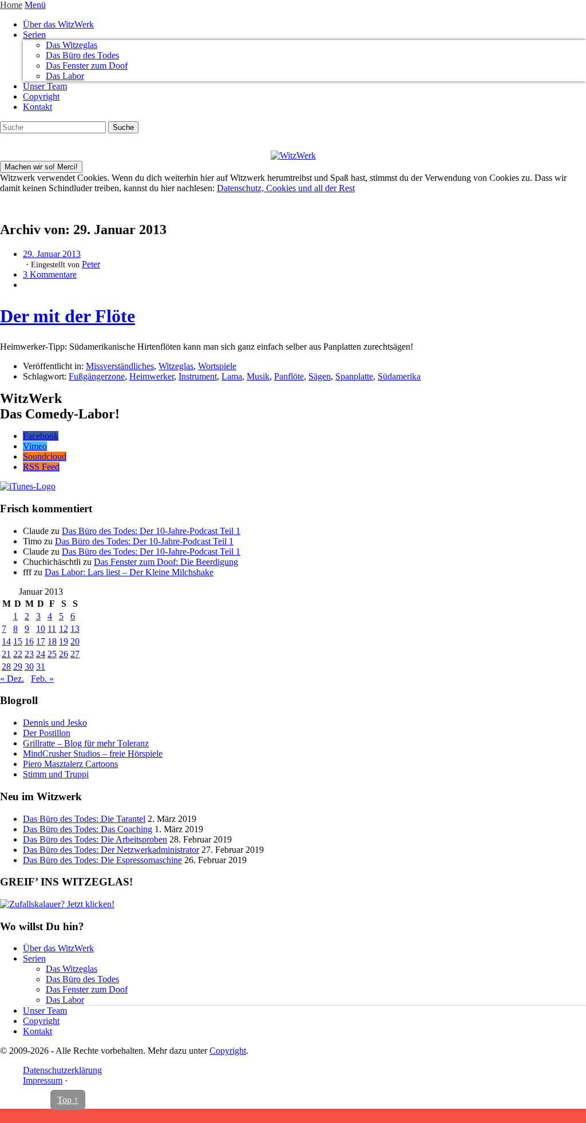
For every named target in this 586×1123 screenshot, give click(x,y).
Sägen (319, 376)
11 (51, 629)
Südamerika (399, 376)
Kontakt (37, 107)
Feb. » (42, 678)
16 (29, 641)
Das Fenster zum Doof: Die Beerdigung (166, 562)
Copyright (41, 96)
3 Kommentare (50, 274)
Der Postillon (46, 733)
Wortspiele (217, 366)
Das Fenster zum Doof (87, 65)
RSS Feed (41, 467)
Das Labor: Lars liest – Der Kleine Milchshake (129, 572)
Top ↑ (67, 1100)
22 (17, 654)
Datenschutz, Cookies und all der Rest (286, 188)
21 (6, 654)
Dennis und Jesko (55, 722)
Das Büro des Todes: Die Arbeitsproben (95, 839)
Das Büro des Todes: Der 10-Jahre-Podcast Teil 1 (151, 531)
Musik (258, 376)
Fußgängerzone (97, 376)
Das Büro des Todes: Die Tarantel (84, 819)
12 (63, 629)
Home (11, 5)
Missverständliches (120, 366)
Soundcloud (44, 456)
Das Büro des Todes (82, 55)
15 (17, 641)
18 (52, 641)
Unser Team (45, 86)
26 (63, 654)
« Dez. (12, 678)
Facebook (40, 436)
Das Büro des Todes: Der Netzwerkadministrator (111, 850)
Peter (91, 264)
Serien (34, 34)
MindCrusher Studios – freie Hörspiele (93, 753)
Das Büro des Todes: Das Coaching (87, 829)
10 (40, 629)
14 (6, 641)
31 (40, 666)
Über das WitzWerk (58, 24)
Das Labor (65, 76)
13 (75, 629)
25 (52, 654)
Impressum (42, 1080)
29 (17, 666)
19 (63, 641)
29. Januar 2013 (52, 254)
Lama (231, 376)
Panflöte (289, 376)
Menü (35, 5)
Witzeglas (176, 366)
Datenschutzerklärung (62, 1070)
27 (75, 654)
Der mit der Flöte (67, 316)
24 (40, 654)
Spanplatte (354, 376)
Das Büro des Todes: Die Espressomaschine (102, 860)
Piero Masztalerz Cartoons (70, 764)
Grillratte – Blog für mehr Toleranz (86, 743)
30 (29, 666)
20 (75, 641)
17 (40, 641)
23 (29, 654)
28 (6, 666)
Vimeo (35, 446)
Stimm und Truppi (56, 774)
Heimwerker (151, 376)
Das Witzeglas (71, 45)
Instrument (198, 376)
